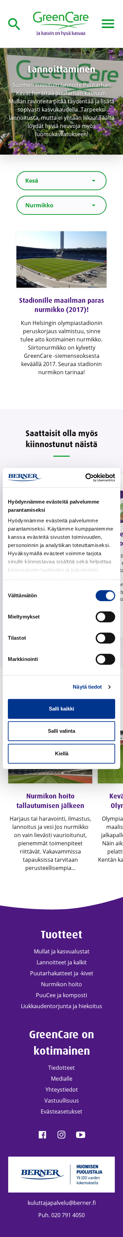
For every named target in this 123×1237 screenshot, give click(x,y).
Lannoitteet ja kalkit (62, 962)
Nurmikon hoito (61, 984)
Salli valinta (61, 731)
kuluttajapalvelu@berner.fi (62, 1203)
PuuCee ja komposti (61, 995)
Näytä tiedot (87, 687)
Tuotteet (61, 934)
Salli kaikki (61, 709)
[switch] (105, 616)
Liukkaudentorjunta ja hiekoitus (61, 1006)
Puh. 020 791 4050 (61, 1215)
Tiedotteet (61, 1067)
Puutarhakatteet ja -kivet (61, 973)
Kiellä (61, 753)
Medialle (61, 1078)
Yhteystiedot (61, 1089)
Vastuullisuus (61, 1100)
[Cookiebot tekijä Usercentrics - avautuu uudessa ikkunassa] (86, 477)
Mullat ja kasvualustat (62, 951)
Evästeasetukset (61, 1111)
